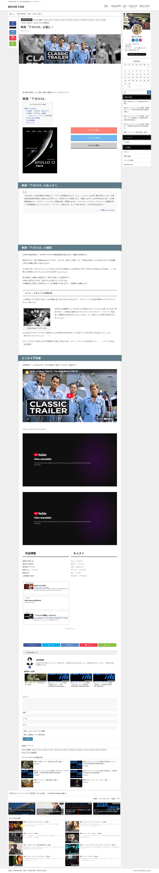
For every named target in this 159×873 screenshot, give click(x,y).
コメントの (128, 160)
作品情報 (30, 120)
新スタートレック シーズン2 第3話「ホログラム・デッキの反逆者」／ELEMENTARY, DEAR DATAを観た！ (136, 118)
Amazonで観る (93, 138)
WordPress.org (128, 164)
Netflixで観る (94, 130)
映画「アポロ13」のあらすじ (37, 111)
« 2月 (129, 87)
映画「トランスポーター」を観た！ (105, 798)
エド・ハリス (48, 20)
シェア (12, 24)
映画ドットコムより (108, 210)
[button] (10, 808)
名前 (25, 712)
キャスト (30, 122)
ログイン (126, 152)
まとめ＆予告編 (32, 118)
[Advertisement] (70, 78)
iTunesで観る (94, 145)
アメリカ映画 (38, 20)
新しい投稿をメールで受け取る (34, 734)
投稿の (127, 156)
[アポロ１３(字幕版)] (40, 152)
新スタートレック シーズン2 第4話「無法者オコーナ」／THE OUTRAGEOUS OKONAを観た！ (136, 109)
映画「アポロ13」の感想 (36, 113)
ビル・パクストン (27, 22)
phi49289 (40, 660)
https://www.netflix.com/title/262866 (41, 587)
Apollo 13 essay (31, 328)
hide (44, 104)
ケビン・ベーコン (60, 20)
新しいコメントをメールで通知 (34, 731)
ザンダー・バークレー (88, 20)
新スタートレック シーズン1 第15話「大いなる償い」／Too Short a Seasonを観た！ (39, 793)
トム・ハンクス (101, 20)
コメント (26, 696)
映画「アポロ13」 (30, 108)
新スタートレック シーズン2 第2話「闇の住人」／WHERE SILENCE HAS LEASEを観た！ (136, 126)
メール (25, 718)
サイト (25, 725)
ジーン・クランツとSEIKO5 (40, 115)
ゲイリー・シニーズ (73, 20)
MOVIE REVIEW (26, 19)
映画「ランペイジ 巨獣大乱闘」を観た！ (136, 132)
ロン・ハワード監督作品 (42, 22)
